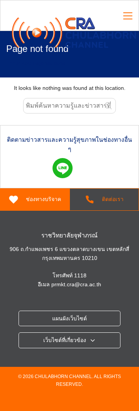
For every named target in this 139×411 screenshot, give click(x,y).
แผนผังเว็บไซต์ (69, 318)
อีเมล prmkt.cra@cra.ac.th (69, 284)
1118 (80, 275)
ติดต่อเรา (113, 199)
